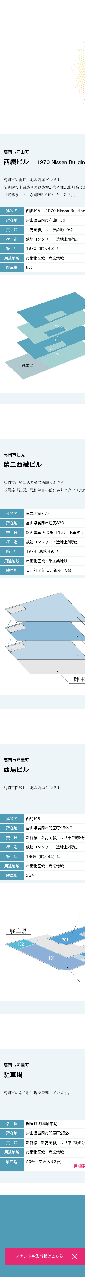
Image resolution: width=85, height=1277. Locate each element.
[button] (74, 1256)
